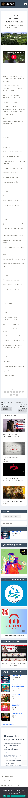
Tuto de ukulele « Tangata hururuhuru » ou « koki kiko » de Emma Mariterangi (13, 480)
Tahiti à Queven (16, 694)
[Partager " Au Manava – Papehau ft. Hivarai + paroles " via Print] (17, 395)
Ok (4, 795)
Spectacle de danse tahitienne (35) (17, 704)
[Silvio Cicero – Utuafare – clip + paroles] (14, 448)
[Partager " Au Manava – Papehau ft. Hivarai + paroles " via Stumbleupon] (11, 395)
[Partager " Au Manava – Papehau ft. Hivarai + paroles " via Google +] (11, 392)
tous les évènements (8, 724)
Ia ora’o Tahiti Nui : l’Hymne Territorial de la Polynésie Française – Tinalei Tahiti (11, 436)
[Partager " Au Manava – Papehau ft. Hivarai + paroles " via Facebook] (5, 392)
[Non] (26, 792)
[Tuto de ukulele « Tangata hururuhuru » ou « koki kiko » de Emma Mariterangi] (14, 470)
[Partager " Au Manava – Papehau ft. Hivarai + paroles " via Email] (14, 395)
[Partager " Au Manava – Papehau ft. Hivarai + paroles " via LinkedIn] (20, 392)
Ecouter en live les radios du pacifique (14, 635)
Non (9, 795)
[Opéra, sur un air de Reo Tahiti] (14, 492)
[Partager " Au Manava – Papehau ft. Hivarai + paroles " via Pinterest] (17, 392)
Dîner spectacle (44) (17, 713)
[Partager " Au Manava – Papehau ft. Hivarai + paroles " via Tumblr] (14, 392)
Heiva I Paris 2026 (16, 531)
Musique (15, 28)
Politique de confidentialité (18, 795)
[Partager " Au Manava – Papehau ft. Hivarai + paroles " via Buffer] (23, 392)
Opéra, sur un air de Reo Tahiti (12, 501)
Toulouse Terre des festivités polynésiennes (18, 685)
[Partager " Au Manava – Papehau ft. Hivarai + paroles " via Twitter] (8, 392)
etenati (13, 25)
